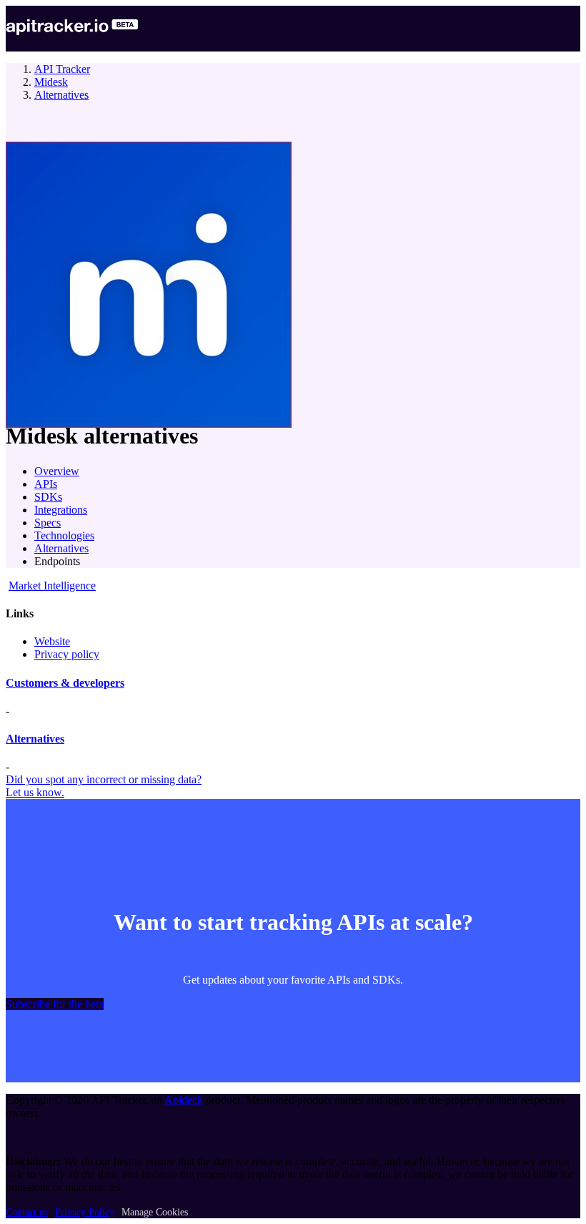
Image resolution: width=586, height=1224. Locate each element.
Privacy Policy (84, 1212)
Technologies (64, 535)
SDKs (48, 497)
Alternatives (61, 95)
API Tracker (62, 69)
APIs (45, 484)
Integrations (60, 510)
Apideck (183, 1100)
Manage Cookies (154, 1212)
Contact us (27, 1212)
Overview (56, 471)
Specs (47, 522)
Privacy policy (66, 654)
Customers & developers (65, 683)
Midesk (51, 82)
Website (52, 641)
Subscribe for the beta (55, 1004)
